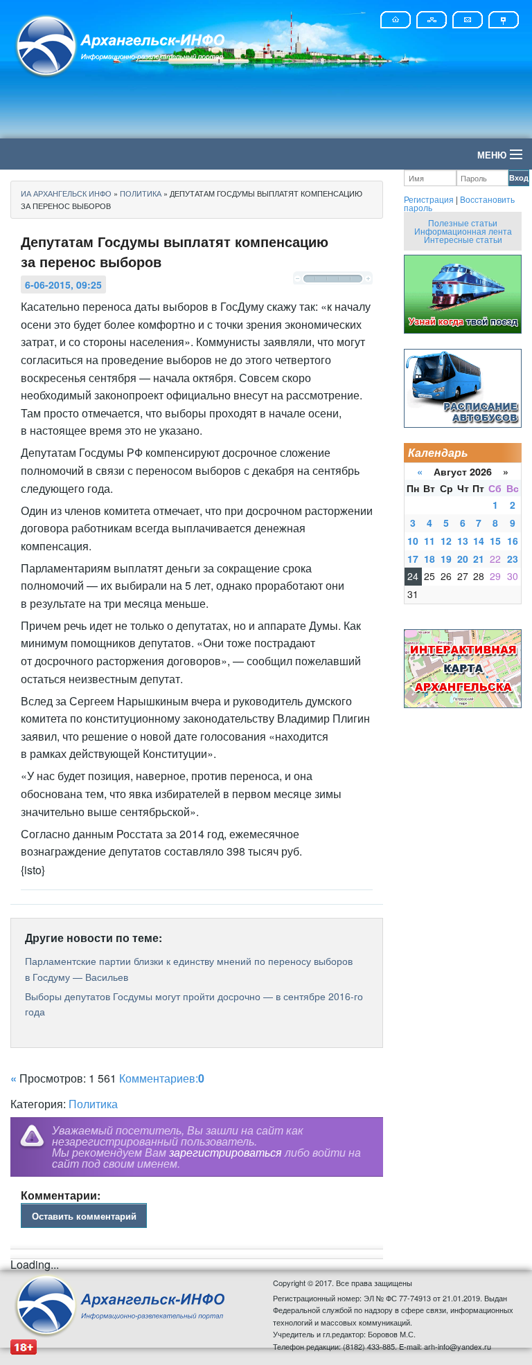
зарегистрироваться (225, 1152)
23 (512, 559)
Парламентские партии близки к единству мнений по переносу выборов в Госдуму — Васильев (189, 968)
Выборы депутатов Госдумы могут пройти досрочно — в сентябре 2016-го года (194, 1003)
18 (429, 559)
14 (478, 541)
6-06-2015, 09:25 (63, 284)
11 (429, 541)
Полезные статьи (462, 222)
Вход (519, 177)
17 (412, 559)
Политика (93, 1104)
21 (478, 559)
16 (512, 541)
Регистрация (429, 199)
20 (462, 559)
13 (462, 541)
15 (495, 541)
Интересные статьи (463, 239)
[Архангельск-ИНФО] (121, 44)
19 (446, 559)
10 (412, 541)
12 (446, 541)
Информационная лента (463, 231)
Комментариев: (161, 1078)
